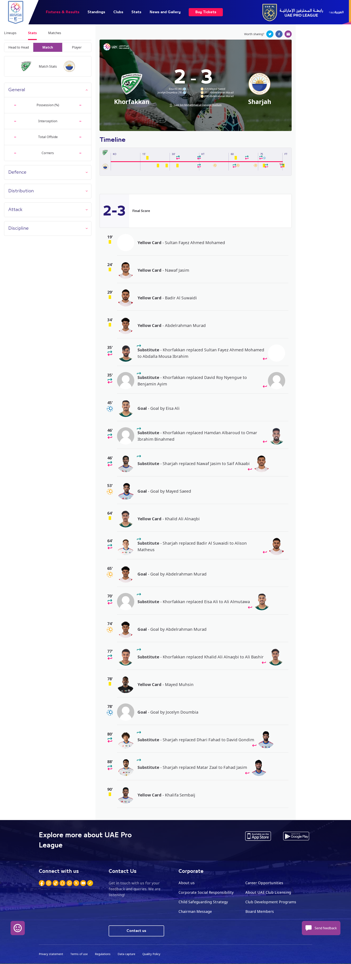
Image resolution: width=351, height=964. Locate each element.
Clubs (118, 12)
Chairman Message (195, 911)
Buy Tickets (205, 12)
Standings (96, 12)
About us (187, 882)
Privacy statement (51, 954)
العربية (339, 12)
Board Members (259, 911)
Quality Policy (151, 954)
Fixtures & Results (62, 12)
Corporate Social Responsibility (206, 892)
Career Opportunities (264, 882)
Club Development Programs (270, 901)
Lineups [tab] (10, 33)
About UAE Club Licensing (268, 892)
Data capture (126, 954)
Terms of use (79, 954)
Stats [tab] (32, 33)
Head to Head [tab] (18, 47)
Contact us (136, 931)
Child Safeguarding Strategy (203, 901)
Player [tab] (77, 47)
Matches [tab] (54, 33)
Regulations (102, 954)
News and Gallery (165, 12)
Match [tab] (47, 47)
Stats (136, 12)
